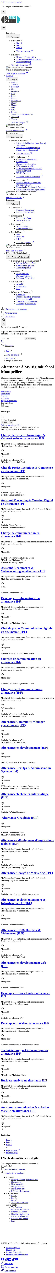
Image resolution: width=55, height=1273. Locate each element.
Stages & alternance (9, 401)
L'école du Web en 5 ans (26, 263)
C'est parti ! (30, 338)
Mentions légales (13, 1247)
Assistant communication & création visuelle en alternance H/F (25, 1109)
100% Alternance (23, 220)
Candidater (20, 294)
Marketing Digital (23, 62)
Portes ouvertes (11, 313)
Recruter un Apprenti (19, 1219)
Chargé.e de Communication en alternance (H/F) (21, 690)
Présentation (6, 391)
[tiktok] (13, 1260)
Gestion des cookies (14, 1252)
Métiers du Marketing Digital (28, 148)
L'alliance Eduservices (25, 278)
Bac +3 (19, 45)
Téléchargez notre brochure (16, 309)
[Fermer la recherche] (3, 324)
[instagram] (6, 1260)
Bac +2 (19, 43)
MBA (18, 239)
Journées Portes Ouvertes (15, 1169)
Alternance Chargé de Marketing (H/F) (27, 873)
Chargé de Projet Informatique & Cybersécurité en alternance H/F (23, 436)
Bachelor (20, 237)
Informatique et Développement (29, 59)
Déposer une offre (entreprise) (28, 297)
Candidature (9, 316)
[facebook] (3, 1260)
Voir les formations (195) (11, 425)
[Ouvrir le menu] (3, 28)
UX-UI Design (22, 173)
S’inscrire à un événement (26, 301)
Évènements (21, 286)
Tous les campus (13, 355)
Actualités (5, 398)
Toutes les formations (19, 1202)
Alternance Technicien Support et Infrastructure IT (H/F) (23, 901)
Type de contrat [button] (9, 420)
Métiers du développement (27, 150)
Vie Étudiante (16, 1207)
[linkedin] (10, 1260)
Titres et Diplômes (23, 268)
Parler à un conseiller (24, 299)
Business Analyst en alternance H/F (24, 1080)
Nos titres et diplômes (20, 1214)
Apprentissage (22, 226)
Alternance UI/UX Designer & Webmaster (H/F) (21, 931)
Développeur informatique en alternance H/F (20, 599)
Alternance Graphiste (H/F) (19, 817)
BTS (18, 234)
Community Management (26, 159)
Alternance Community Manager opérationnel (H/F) (23, 723)
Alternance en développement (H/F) (24, 747)
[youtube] (16, 1260)
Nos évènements (18, 1189)
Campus (9, 76)
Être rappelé (9, 346)
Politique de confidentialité (17, 1254)
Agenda (4, 396)
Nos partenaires (22, 274)
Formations (5, 394)
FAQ (18, 289)
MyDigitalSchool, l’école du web (24, 1180)
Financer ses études (24, 218)
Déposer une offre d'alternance (28, 182)
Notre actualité (17, 1184)
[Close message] (3, 12)
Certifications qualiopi (25, 265)
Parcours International (25, 212)
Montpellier (11, 358)
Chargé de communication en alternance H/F (20, 534)
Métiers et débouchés (19, 1216)
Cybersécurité (22, 162)
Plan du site (10, 1250)
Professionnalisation (24, 228)
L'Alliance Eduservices (20, 1191)
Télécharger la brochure (26, 304)
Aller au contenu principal (11, 2)
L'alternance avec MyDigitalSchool (30, 189)
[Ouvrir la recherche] (3, 320)
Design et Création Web (26, 57)
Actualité (20, 284)
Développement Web (24, 166)
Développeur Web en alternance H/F (25, 1023)
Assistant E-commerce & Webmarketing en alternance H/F (23, 569)
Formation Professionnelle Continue (30, 187)
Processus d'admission (25, 210)
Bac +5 (19, 48)
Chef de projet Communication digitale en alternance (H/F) (26, 630)
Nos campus (16, 1182)
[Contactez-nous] (2, 342)
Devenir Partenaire (23, 185)
